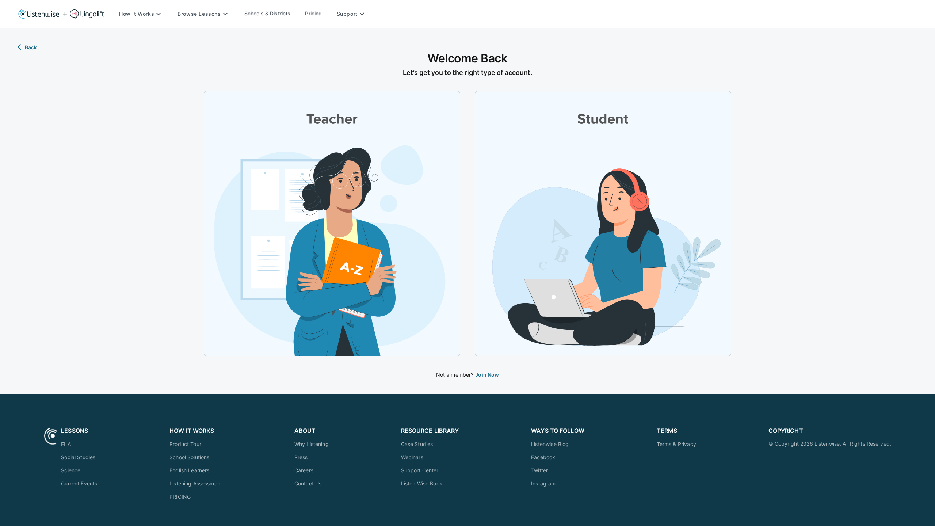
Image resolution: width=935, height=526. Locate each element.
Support (347, 14)
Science (70, 470)
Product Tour (185, 444)
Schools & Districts (267, 13)
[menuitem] (79, 444)
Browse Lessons (199, 14)
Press (301, 457)
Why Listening (311, 444)
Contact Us (308, 483)
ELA (65, 444)
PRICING (180, 496)
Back (31, 47)
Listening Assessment (195, 483)
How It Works (136, 14)
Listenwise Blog (550, 444)
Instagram (543, 483)
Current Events (79, 483)
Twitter (539, 470)
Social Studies (78, 457)
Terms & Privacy (676, 444)
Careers (303, 470)
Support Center (420, 470)
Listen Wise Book (421, 483)
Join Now (487, 374)
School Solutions (189, 457)
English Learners (189, 470)
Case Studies (417, 444)
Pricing (313, 13)
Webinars (412, 457)
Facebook (543, 457)
